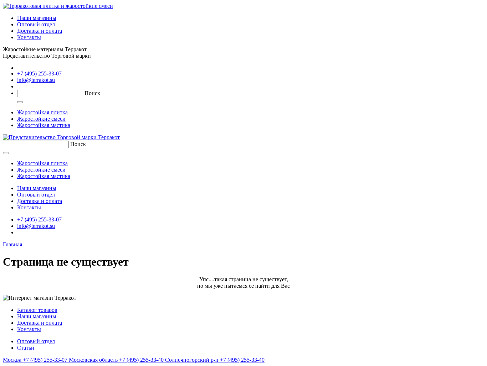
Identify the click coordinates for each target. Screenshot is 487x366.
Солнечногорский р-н (215, 360)
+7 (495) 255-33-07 (39, 73)
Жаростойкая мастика (43, 125)
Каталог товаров (37, 310)
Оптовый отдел (36, 24)
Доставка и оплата (39, 31)
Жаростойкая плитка (42, 112)
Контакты (29, 37)
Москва (35, 360)
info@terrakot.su (36, 80)
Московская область (117, 360)
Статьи (25, 348)
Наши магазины (36, 18)
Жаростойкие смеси (41, 119)
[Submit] (20, 102)
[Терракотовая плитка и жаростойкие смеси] (58, 6)
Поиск (92, 93)
